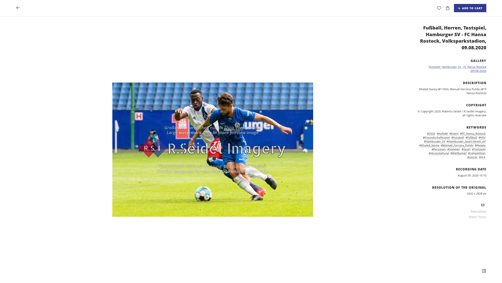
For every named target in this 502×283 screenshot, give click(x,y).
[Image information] (484, 271)
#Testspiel (479, 149)
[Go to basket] (447, 8)
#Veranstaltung (439, 153)
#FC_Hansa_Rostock (473, 133)
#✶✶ (482, 157)
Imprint (473, 216)
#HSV (482, 137)
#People (480, 145)
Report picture (478, 211)
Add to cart (471, 8)
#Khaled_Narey (429, 145)
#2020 (431, 133)
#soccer (472, 157)
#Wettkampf (458, 153)
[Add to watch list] (439, 8)
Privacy (482, 216)
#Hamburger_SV (434, 141)
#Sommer (453, 149)
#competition (477, 153)
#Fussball (457, 137)
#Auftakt (442, 133)
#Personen (439, 149)
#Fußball (471, 137)
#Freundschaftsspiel (436, 137)
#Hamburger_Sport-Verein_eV (466, 141)
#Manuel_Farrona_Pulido (457, 145)
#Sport (466, 149)
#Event (453, 133)
